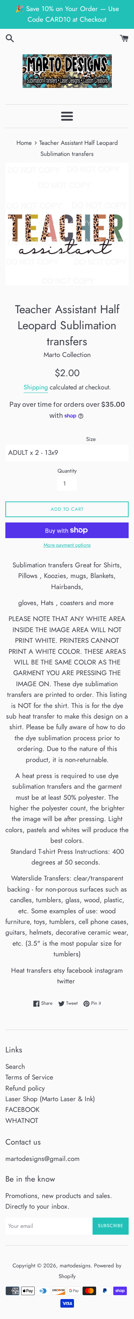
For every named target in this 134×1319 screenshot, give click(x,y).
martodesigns (75, 1266)
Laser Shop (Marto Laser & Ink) (50, 1099)
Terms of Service (29, 1077)
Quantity (67, 471)
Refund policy (25, 1088)
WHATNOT (21, 1120)
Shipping (36, 387)
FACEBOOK (22, 1109)
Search (15, 1066)
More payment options (67, 544)
